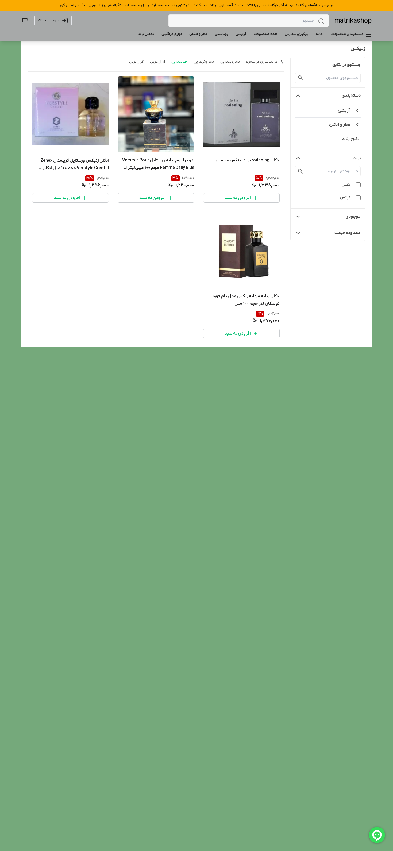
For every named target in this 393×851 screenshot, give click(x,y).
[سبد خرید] (24, 20)
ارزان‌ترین (157, 61)
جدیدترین (179, 61)
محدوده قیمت (347, 233)
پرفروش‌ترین (204, 61)
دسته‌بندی (351, 95)
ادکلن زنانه (351, 138)
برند (357, 158)
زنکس (347, 184)
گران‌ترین (136, 61)
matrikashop (353, 21)
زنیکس (346, 197)
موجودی (353, 216)
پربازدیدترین (230, 61)
